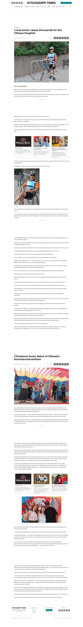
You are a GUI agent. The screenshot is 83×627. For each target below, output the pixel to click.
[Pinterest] (60, 38)
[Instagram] (15, 3)
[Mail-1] (12, 3)
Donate (34, 611)
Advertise (34, 612)
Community (16, 27)
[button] (70, 6)
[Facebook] (17, 3)
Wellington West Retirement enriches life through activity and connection (59, 149)
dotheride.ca (33, 328)
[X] (57, 38)
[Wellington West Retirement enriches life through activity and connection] (60, 141)
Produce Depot (18, 148)
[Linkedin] (62, 38)
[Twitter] (19, 3)
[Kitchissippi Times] (41, 3)
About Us (34, 609)
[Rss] (22, 3)
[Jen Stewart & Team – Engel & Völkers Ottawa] (42, 141)
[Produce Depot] (23, 141)
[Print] (68, 38)
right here (57, 328)
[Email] (65, 38)
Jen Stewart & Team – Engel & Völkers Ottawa (41, 148)
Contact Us (34, 610)
